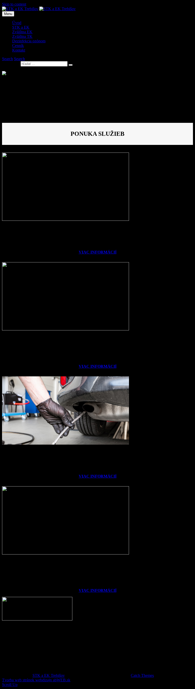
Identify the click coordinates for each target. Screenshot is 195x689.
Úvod (16, 23)
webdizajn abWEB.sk (52, 680)
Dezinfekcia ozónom (28, 41)
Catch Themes (142, 675)
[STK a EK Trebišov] (57, 9)
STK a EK (20, 27)
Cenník (18, 45)
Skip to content (14, 4)
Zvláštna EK (22, 32)
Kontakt (18, 50)
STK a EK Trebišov (48, 675)
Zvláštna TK (22, 36)
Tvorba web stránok (18, 680)
